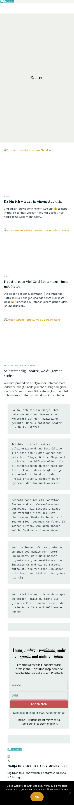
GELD (6, 196)
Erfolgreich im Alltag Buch (19, 366)
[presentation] (37, 170)
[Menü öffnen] (67, 8)
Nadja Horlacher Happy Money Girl (37, 766)
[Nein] (69, 793)
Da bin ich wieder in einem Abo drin (33, 201)
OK (37, 797)
